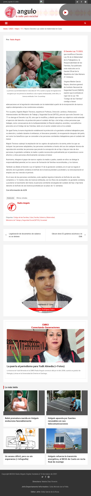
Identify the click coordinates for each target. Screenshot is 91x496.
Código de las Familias (21, 217)
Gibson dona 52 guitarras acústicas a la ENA (67, 235)
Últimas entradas (21, 198)
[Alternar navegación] (6, 23)
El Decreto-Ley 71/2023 (73, 51)
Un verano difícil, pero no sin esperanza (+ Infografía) (19, 457)
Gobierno (43, 217)
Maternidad (50, 217)
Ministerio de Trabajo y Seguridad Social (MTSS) (23, 220)
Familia (36, 217)
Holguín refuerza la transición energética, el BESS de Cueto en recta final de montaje (66, 459)
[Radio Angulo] (11, 204)
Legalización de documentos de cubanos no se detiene (25, 235)
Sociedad (43, 220)
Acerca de (10, 198)
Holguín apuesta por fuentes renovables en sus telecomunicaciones (62, 421)
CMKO (45, 324)
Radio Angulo (15, 40)
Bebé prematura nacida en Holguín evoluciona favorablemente (22, 419)
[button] (18, 280)
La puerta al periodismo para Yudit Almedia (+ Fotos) (36, 366)
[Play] (65, 12)
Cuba (31, 217)
